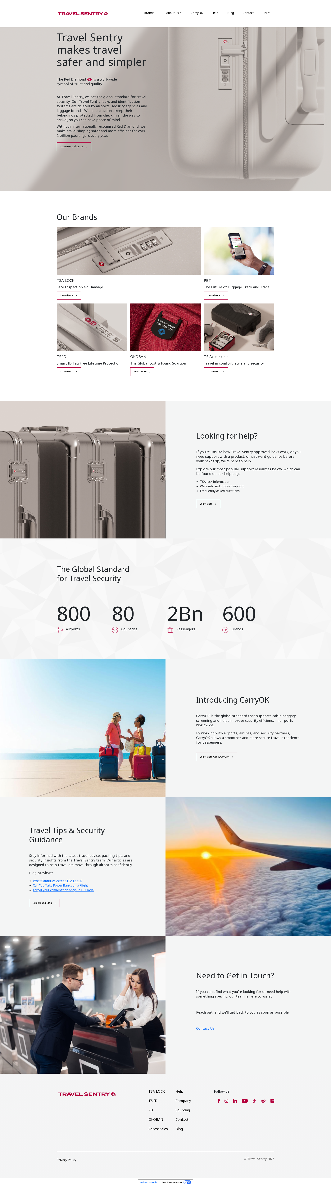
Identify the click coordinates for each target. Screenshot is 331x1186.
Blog (230, 13)
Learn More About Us (72, 146)
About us (172, 13)
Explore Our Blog (42, 903)
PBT (151, 1110)
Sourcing (182, 1110)
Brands (149, 13)
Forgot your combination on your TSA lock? (63, 890)
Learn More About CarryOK (214, 756)
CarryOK (197, 13)
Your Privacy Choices (172, 1182)
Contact (248, 13)
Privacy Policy (66, 1160)
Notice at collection (149, 1182)
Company (183, 1100)
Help (215, 13)
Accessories (158, 1128)
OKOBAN (155, 1119)
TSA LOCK (156, 1091)
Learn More (67, 295)
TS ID (152, 1100)
